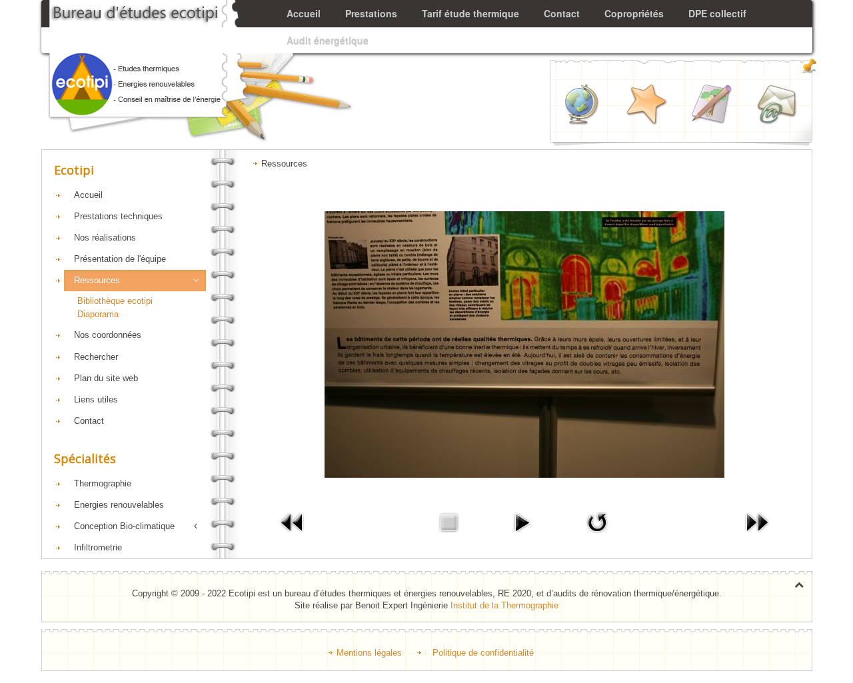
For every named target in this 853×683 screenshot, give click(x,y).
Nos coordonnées (107, 335)
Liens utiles (96, 399)
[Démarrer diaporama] (522, 522)
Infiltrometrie (98, 547)
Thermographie (102, 483)
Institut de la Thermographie (504, 605)
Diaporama (98, 314)
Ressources (97, 280)
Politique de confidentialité (483, 653)
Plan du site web (106, 378)
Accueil (88, 195)
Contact (89, 421)
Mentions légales (369, 653)
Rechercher (96, 357)
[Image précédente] (293, 522)
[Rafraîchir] (597, 522)
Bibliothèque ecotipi (115, 301)
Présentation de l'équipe (120, 259)
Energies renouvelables (119, 505)
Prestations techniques (118, 216)
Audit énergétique (328, 40)
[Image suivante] (757, 522)
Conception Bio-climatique (124, 526)
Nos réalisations (105, 238)
